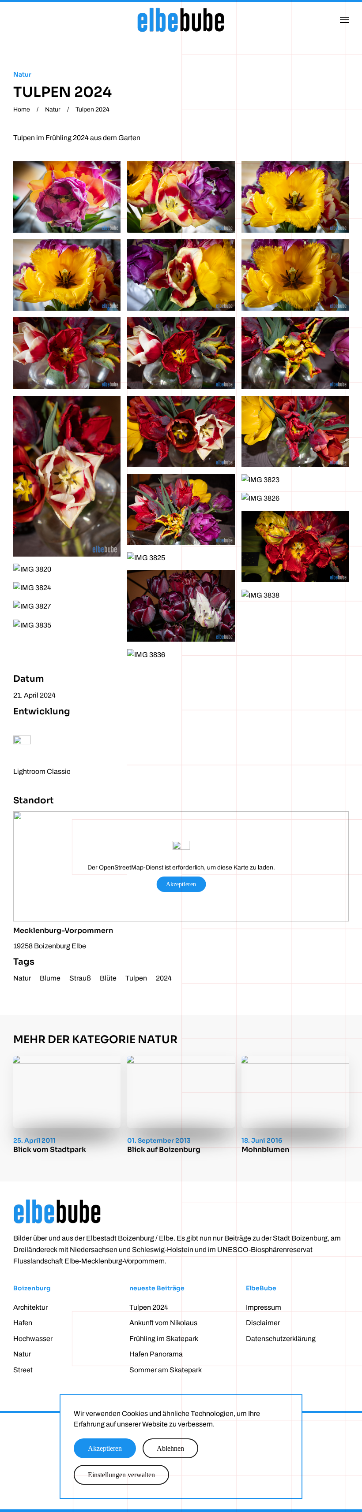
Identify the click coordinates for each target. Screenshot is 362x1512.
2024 (164, 978)
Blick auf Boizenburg (163, 1149)
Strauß (80, 978)
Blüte (108, 978)
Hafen (22, 1322)
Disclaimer (263, 1322)
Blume (50, 978)
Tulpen (136, 978)
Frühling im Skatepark (163, 1338)
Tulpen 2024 (148, 1307)
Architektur (30, 1307)
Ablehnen (170, 1448)
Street (23, 1370)
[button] (344, 20)
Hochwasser (33, 1338)
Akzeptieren (181, 884)
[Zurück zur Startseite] (181, 20)
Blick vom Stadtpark (49, 1149)
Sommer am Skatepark (165, 1370)
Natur (22, 74)
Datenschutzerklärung (281, 1338)
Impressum (263, 1307)
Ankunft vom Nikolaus (163, 1322)
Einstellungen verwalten (121, 1475)
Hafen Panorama (156, 1354)
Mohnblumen (265, 1149)
